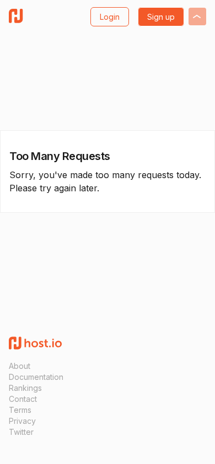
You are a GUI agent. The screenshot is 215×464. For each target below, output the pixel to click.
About (19, 366)
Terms (20, 410)
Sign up (161, 16)
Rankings (25, 388)
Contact (23, 399)
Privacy (22, 421)
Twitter (21, 432)
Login (110, 16)
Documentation (36, 377)
